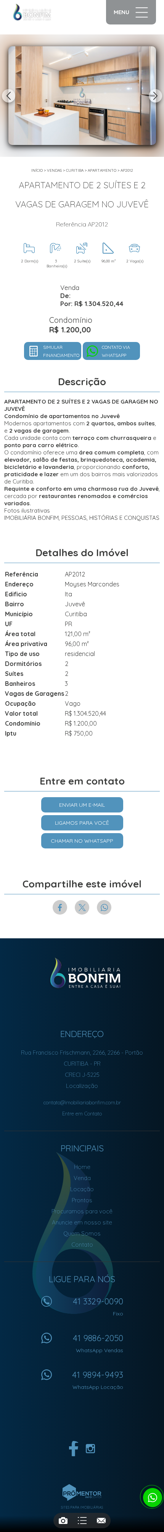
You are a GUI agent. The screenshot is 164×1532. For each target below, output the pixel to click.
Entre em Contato (82, 1113)
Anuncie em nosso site (82, 1222)
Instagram (90, 1448)
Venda (82, 1178)
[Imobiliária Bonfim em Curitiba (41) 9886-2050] (39, 12)
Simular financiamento (61, 351)
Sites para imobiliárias (82, 1507)
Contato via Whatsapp (116, 351)
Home (82, 1167)
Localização (82, 1085)
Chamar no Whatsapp (82, 840)
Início (37, 170)
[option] (82, 95)
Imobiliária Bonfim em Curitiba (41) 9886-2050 (82, 973)
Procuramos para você (82, 1211)
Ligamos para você (82, 822)
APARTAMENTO (102, 170)
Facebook (60, 907)
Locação (82, 1189)
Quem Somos (82, 1233)
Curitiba (75, 170)
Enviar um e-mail (82, 804)
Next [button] (155, 96)
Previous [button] (8, 96)
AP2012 (127, 170)
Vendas (54, 170)
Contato (82, 1244)
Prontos (82, 1200)
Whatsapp (104, 907)
